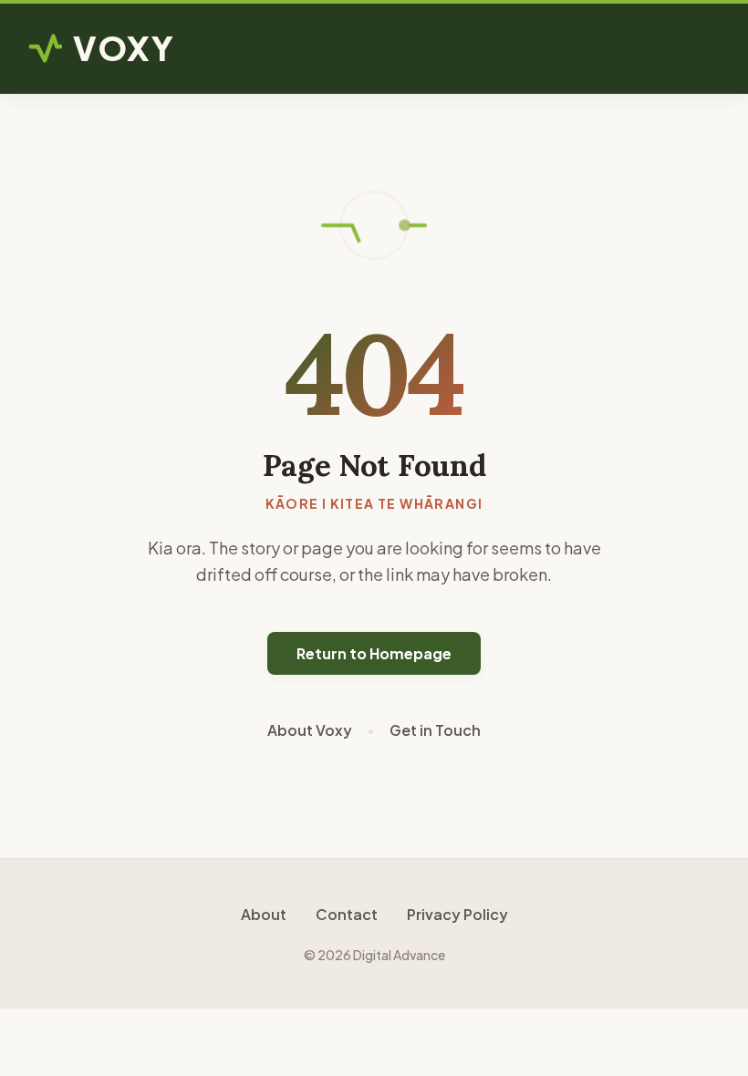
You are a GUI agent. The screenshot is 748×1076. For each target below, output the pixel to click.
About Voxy (309, 730)
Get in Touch (435, 730)
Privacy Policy (457, 914)
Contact (347, 914)
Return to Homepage (374, 653)
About (263, 914)
